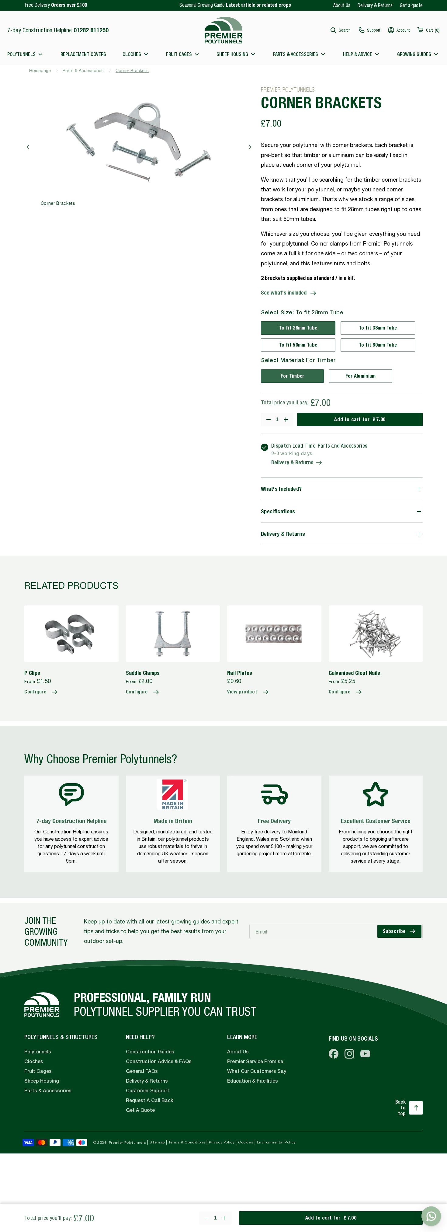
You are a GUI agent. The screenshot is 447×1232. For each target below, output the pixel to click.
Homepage (40, 70)
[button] (340, 30)
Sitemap (157, 1142)
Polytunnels (37, 1052)
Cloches (33, 1061)
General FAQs (142, 1071)
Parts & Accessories (83, 70)
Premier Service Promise (255, 1061)
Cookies (245, 1142)
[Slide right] (250, 147)
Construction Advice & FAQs (159, 1061)
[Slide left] (28, 147)
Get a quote (411, 5)
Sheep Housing (41, 1081)
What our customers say (256, 1071)
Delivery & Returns (375, 5)
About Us (341, 5)
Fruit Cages (38, 1071)
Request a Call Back (149, 1100)
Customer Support (147, 1091)
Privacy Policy (221, 1142)
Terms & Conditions (187, 1142)
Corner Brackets (132, 70)
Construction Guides (150, 1052)
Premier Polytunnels (127, 1142)
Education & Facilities (252, 1081)
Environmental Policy (276, 1142)
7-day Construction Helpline (58, 29)
